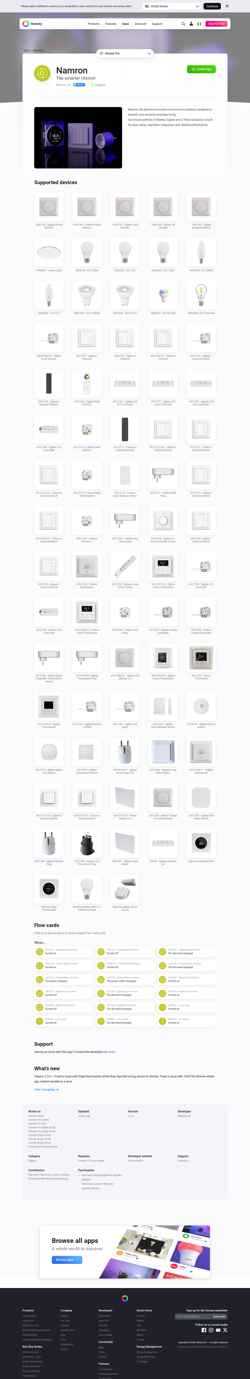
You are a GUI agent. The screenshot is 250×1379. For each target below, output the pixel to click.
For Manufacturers (108, 1374)
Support (157, 24)
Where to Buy (67, 1330)
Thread (140, 1339)
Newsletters (67, 1344)
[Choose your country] (199, 23)
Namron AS (184, 1115)
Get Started (104, 1316)
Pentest (103, 1356)
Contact (65, 1349)
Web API (103, 1325)
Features (110, 24)
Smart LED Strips (31, 1366)
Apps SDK (104, 1320)
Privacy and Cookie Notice (191, 1347)
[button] (171, 6)
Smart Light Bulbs (32, 1371)
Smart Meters (30, 1375)
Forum (102, 1352)
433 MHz (141, 1330)
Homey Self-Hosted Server (36, 1330)
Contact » (183, 1160)
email (111, 1052)
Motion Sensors (31, 1352)
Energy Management (147, 1352)
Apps (125, 24)
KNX (139, 1325)
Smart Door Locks (32, 1356)
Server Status (106, 1335)
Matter (140, 1335)
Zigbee (140, 1320)
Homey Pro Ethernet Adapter (37, 1339)
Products (93, 24)
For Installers (105, 1369)
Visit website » (136, 1160)
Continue (212, 6)
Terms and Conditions (216, 1347)
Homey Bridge (30, 1335)
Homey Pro (28, 1320)
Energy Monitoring (146, 1356)
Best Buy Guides (32, 1346)
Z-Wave (141, 1316)
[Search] (183, 23)
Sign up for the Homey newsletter (206, 1310)
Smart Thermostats (33, 1361)
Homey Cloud (29, 1316)
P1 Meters (142, 1361)
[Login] (191, 23)
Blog (63, 1335)
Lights (32, 1160)
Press (64, 1339)
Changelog (104, 1330)
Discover (140, 24)
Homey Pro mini (31, 1325)
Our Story (65, 1320)
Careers (65, 1316)
